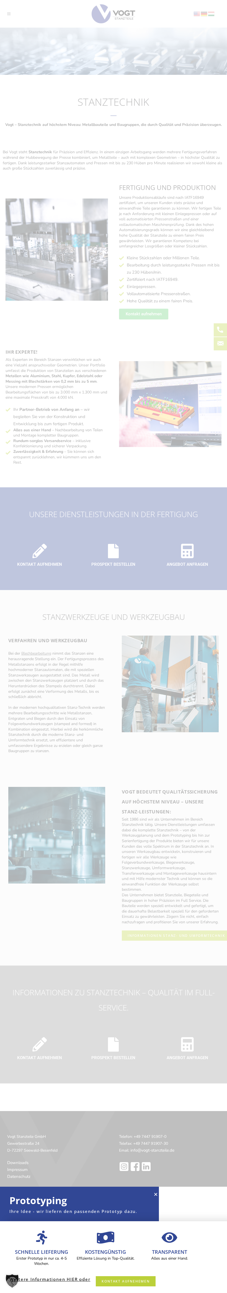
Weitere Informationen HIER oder (50, 1279)
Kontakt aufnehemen (125, 1281)
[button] (12, 1281)
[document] (113, 646)
